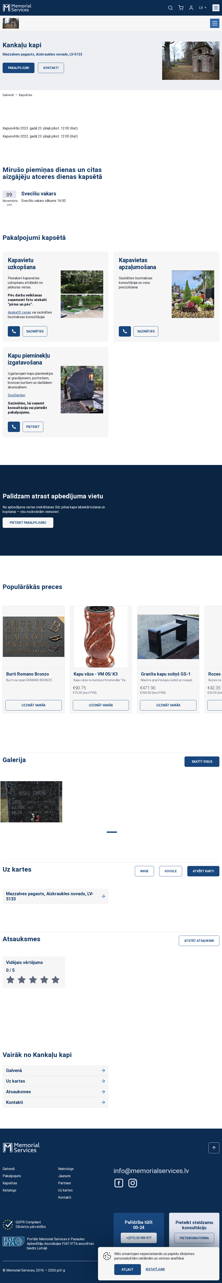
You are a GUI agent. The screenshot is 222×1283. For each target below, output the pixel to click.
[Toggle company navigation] (214, 23)
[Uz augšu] (214, 1147)
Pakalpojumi (18, 68)
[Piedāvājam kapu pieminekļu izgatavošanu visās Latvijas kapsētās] (82, 389)
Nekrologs (66, 1169)
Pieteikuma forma (194, 1238)
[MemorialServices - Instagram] (132, 1183)
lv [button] (201, 8)
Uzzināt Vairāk (33, 705)
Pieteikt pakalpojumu (28, 522)
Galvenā (8, 95)
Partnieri (64, 1183)
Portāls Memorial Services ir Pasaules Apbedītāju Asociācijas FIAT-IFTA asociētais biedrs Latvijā (60, 1243)
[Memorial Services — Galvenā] (17, 7)
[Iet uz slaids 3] (117, 723)
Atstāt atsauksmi (199, 941)
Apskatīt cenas (19, 312)
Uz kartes (15, 1081)
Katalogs (9, 1190)
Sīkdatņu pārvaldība (31, 1227)
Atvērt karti (203, 871)
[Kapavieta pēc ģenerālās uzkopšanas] (82, 294)
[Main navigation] (215, 7)
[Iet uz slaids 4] (131, 723)
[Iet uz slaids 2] (104, 723)
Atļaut (128, 1269)
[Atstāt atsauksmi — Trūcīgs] (23, 979)
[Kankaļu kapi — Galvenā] (11, 23)
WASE (144, 871)
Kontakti (51, 68)
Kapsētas (25, 95)
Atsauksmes (18, 1091)
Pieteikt (33, 427)
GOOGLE (171, 871)
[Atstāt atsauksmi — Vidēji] (34, 979)
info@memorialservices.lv (151, 1171)
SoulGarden (16, 395)
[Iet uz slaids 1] (90, 723)
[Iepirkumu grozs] (181, 8)
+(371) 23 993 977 (138, 1238)
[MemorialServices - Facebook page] (119, 1183)
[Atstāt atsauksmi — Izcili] (56, 979)
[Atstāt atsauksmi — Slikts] (11, 979)
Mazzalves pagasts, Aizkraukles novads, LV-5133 (42, 54)
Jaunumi (64, 1176)
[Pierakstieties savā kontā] (191, 8)
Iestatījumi (155, 1269)
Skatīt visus (202, 761)
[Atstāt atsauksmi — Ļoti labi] (45, 979)
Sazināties (35, 331)
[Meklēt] (170, 8)
